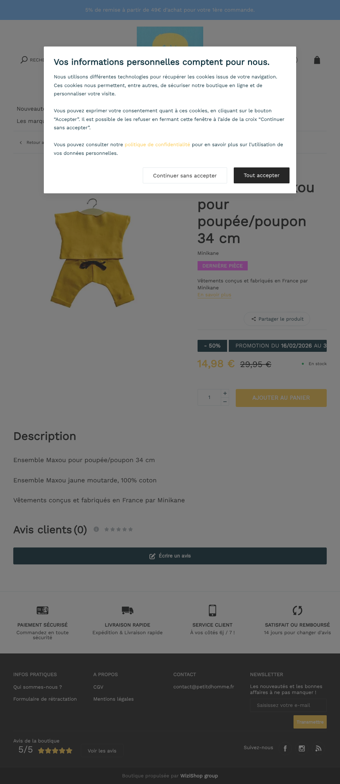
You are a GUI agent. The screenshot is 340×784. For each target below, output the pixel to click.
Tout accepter (262, 175)
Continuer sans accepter (185, 175)
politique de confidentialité (157, 144)
